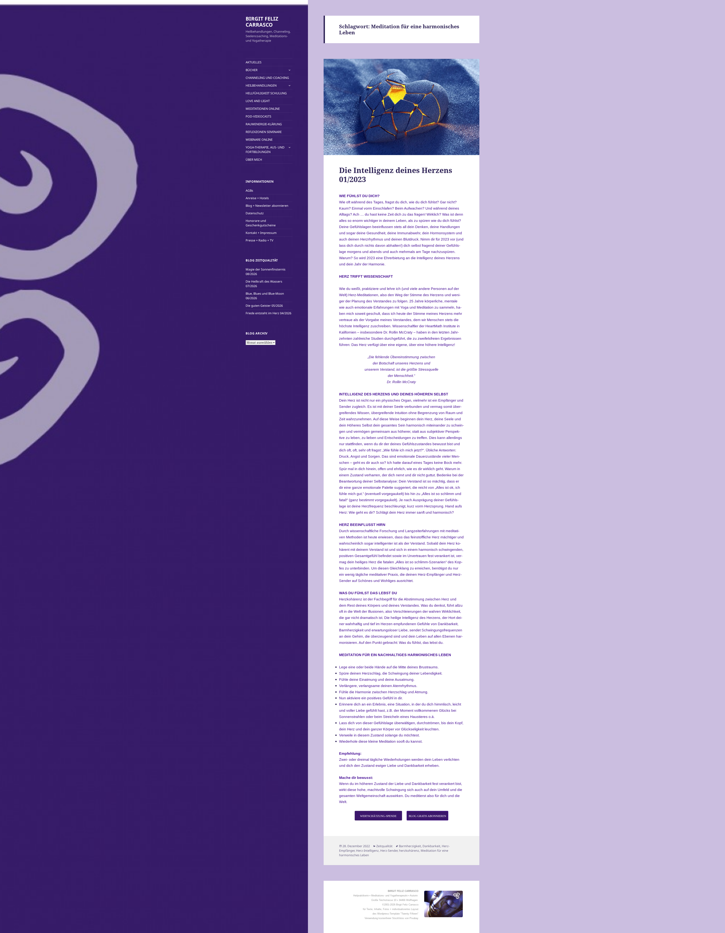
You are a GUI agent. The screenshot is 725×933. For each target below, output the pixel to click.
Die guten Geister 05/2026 (264, 306)
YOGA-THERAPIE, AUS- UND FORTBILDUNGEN (265, 149)
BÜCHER (252, 70)
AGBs (249, 190)
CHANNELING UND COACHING (267, 78)
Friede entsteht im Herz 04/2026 (268, 313)
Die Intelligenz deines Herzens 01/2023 (395, 174)
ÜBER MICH (254, 160)
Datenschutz (255, 213)
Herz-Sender (389, 850)
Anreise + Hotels (257, 198)
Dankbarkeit (431, 846)
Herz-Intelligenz (367, 850)
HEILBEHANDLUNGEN (261, 85)
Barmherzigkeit (410, 846)
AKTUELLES (253, 62)
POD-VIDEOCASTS (258, 116)
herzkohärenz (409, 850)
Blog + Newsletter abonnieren (267, 206)
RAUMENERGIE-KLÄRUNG (264, 124)
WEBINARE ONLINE (259, 140)
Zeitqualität (384, 846)
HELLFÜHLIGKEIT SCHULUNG (266, 93)
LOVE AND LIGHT (258, 101)
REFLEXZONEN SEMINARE (264, 132)
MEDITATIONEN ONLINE (263, 109)
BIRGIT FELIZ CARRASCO (262, 21)
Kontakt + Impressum (261, 233)
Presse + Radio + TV (259, 240)
